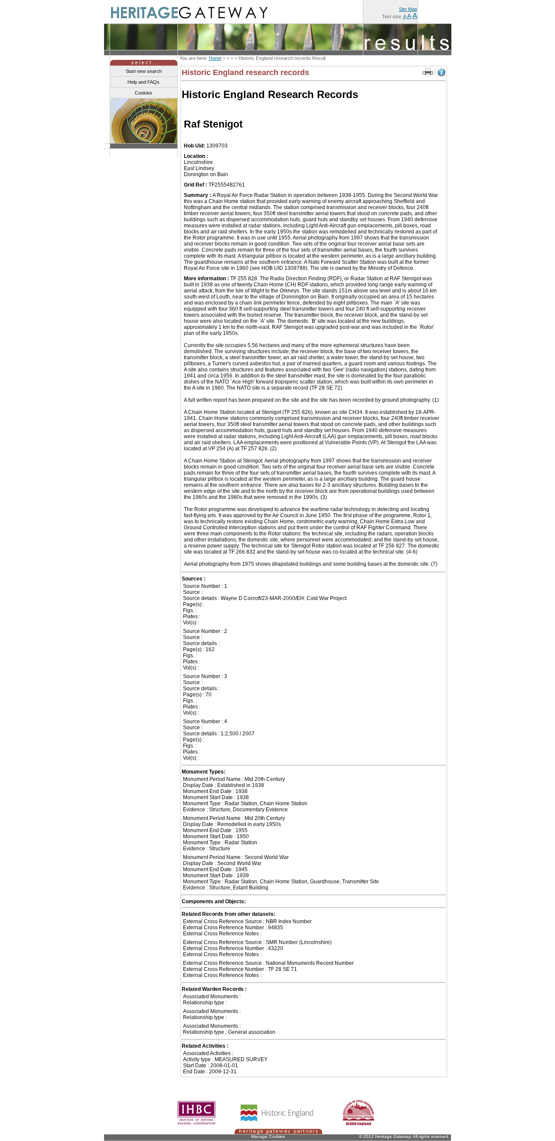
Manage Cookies (268, 1136)
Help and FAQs (143, 82)
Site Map (408, 9)
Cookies (143, 92)
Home (215, 58)
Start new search (144, 71)
